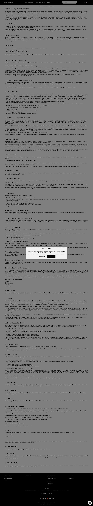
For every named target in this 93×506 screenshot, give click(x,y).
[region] (46, 253)
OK (51, 256)
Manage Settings (42, 256)
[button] (90, 503)
